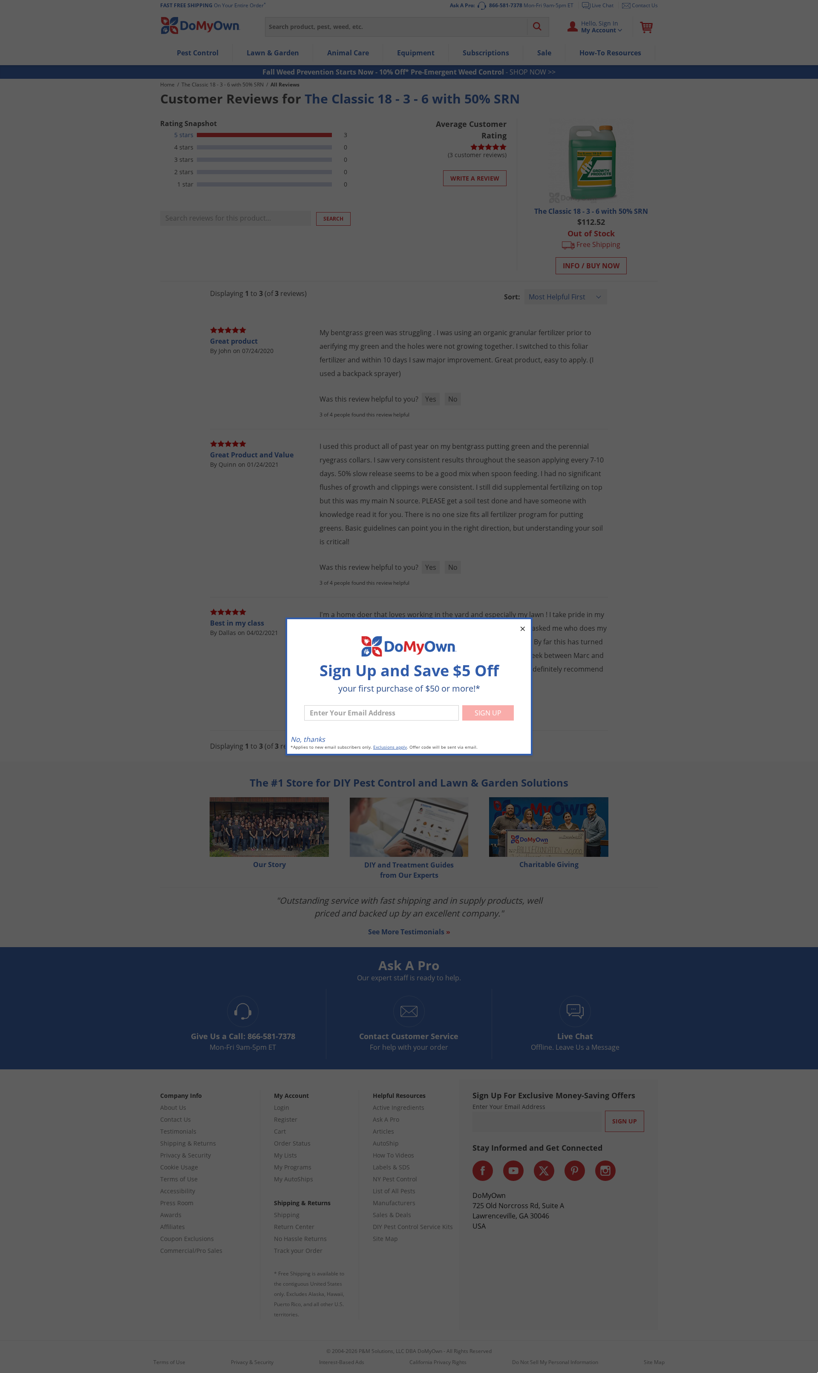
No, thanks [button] (308, 739)
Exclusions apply (390, 747)
